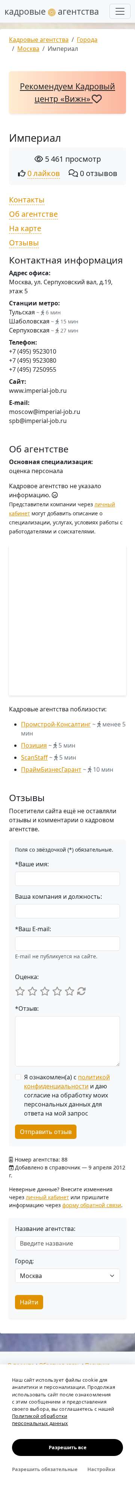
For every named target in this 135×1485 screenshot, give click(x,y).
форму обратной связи (91, 1205)
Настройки (101, 1469)
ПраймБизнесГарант (51, 769)
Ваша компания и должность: (58, 896)
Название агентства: (45, 1228)
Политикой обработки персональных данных (40, 1420)
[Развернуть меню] (120, 11)
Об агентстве (33, 214)
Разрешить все (68, 1447)
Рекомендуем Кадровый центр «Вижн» (67, 92)
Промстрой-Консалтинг (56, 724)
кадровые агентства (51, 11)
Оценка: (27, 977)
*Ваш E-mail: (33, 929)
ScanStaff (34, 757)
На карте (25, 228)
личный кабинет (47, 1197)
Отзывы (24, 243)
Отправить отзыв (46, 1132)
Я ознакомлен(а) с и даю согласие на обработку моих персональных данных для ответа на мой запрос (67, 1095)
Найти (29, 1302)
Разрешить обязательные (45, 1469)
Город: (24, 1261)
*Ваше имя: (32, 864)
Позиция (34, 745)
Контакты (27, 200)
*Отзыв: (27, 1008)
